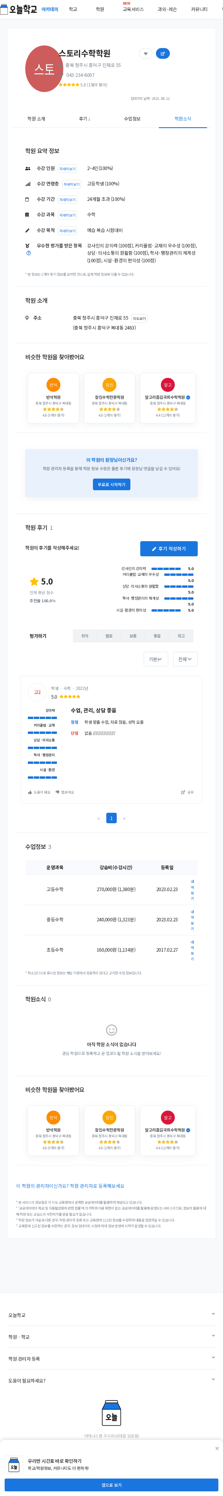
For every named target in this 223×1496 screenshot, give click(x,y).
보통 (133, 636)
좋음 (157, 636)
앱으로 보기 (112, 1485)
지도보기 (139, 318)
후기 (84, 118)
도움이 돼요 (42, 791)
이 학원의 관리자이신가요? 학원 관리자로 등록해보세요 (70, 1185)
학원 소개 (36, 118)
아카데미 (51, 9)
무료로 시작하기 (111, 484)
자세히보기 (67, 168)
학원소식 (183, 118)
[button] (156, 659)
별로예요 (67, 791)
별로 (109, 636)
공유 (190, 791)
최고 (181, 636)
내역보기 (192, 890)
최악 (85, 636)
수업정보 (132, 118)
